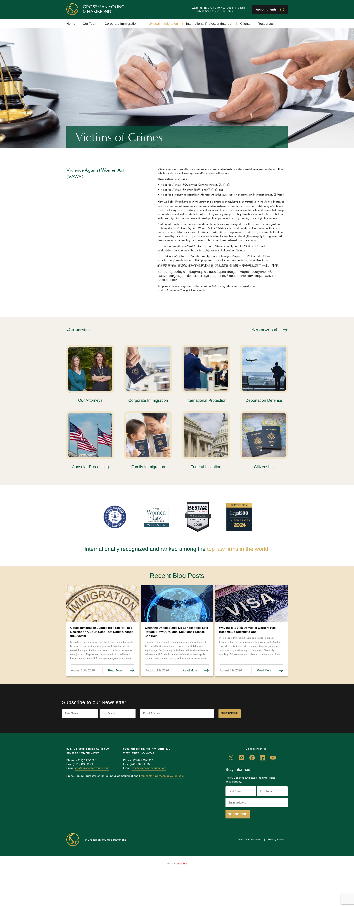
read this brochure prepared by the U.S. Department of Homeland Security (201, 250)
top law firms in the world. (238, 549)
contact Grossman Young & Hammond (180, 290)
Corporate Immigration (121, 23)
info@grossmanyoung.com (92, 767)
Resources (266, 23)
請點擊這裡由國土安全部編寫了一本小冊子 (246, 266)
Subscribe (229, 713)
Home (70, 23)
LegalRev (181, 863)
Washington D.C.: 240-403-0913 (212, 7)
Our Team (90, 23)
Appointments (266, 9)
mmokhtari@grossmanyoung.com (162, 775)
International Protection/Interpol (209, 23)
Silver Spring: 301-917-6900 (215, 10)
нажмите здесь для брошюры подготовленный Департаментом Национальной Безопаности (216, 278)
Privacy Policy (276, 839)
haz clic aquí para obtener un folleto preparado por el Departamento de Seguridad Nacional (212, 260)
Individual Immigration (162, 23)
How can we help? (264, 329)
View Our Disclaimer (250, 839)
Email (241, 7)
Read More (115, 670)
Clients (245, 23)
